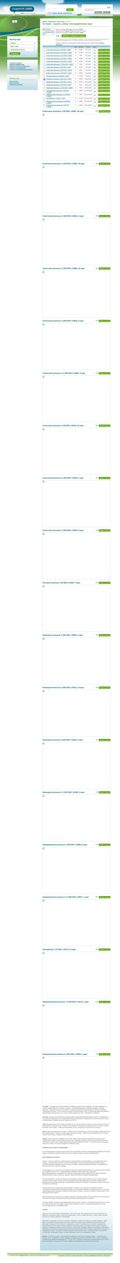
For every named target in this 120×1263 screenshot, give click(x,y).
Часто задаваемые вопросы (93, 1255)
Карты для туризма (16, 84)
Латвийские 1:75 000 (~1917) (56, 98)
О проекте (61, 1255)
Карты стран (14, 81)
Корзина (98, 13)
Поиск (70, 10)
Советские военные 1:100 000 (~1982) (59, 53)
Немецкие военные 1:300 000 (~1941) (58, 82)
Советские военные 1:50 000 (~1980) (58, 50)
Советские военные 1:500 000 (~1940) (59, 73)
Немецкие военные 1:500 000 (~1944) (58, 85)
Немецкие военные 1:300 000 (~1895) (58, 79)
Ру (11, 21)
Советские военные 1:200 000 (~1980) (59, 58)
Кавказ (55, 13)
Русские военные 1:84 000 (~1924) (57, 76)
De (16, 21)
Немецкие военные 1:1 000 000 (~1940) (59, 88)
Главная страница (16, 63)
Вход (108, 7)
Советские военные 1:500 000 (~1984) (59, 61)
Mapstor (44, 21)
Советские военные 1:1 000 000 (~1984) (59, 64)
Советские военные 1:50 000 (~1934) (58, 67)
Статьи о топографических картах (21, 69)
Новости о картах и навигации (20, 66)
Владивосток (67, 13)
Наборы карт (14, 78)
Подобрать (15, 53)
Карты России (14, 83)
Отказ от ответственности (74, 1255)
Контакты (107, 1255)
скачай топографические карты (39, 1255)
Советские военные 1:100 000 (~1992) (59, 55)
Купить (107, 13)
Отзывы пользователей (17, 68)
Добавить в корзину (104, 50)
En (13, 21)
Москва (60, 13)
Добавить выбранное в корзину (74, 36)
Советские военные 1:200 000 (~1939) (59, 70)
